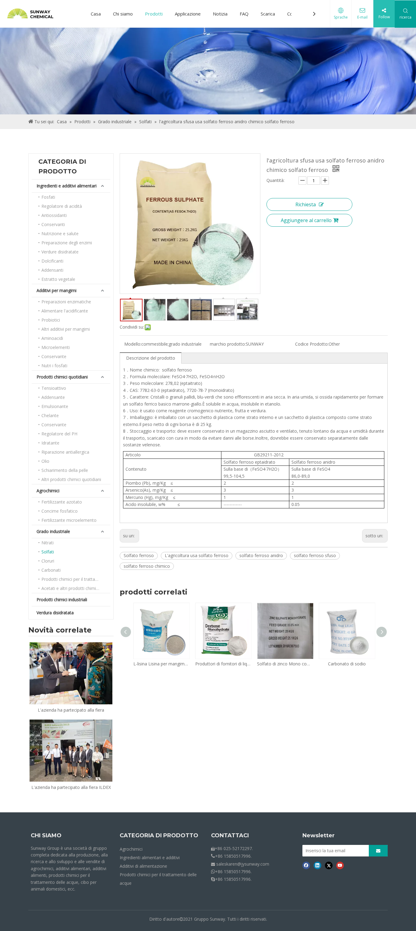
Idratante (50, 443)
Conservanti (53, 224)
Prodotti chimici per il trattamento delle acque (75, 579)
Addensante (53, 397)
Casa (96, 14)
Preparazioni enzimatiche (66, 302)
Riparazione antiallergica (65, 452)
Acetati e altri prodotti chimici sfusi (75, 588)
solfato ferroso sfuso (315, 555)
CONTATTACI (230, 835)
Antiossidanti (54, 215)
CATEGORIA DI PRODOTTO (159, 835)
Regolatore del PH (59, 434)
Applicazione (188, 14)
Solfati (47, 552)
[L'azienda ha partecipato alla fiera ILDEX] (71, 751)
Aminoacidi (52, 338)
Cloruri (47, 561)
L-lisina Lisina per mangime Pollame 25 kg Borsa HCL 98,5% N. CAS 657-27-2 (161, 664)
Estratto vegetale (58, 279)
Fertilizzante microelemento (69, 520)
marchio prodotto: (228, 344)
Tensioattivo (53, 388)
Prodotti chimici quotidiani (62, 377)
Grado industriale (53, 531)
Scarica (268, 14)
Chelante (50, 415)
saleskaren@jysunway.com (242, 864)
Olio (45, 461)
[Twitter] (329, 865)
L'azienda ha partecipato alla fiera (71, 710)
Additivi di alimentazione (143, 866)
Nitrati (47, 543)
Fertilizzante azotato (61, 502)
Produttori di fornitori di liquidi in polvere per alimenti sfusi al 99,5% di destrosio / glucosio (223, 664)
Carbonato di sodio (347, 664)
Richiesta (305, 204)
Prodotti (154, 14)
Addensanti (52, 270)
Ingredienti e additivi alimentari (67, 186)
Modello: (132, 344)
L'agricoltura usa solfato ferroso (196, 555)
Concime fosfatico (59, 511)
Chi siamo (123, 14)
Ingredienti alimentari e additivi (150, 857)
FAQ (244, 14)
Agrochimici (48, 490)
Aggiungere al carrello (306, 220)
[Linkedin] (317, 865)
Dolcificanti (52, 261)
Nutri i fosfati (54, 365)
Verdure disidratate (60, 252)
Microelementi (55, 347)
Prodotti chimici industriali (62, 599)
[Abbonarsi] (378, 850)
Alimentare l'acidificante (64, 311)
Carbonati (51, 570)
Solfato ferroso (139, 555)
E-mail (362, 17)
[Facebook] (306, 865)
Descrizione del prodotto (150, 358)
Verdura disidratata (55, 612)
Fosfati (48, 197)
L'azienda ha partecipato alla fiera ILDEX (71, 787)
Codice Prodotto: (312, 344)
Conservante (53, 356)
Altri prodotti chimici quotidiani (71, 479)
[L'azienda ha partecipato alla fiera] (71, 673)
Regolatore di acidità (61, 206)
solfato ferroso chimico (147, 566)
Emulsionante (54, 406)
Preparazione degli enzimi (66, 243)
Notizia (220, 14)
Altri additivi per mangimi (65, 329)
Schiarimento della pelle (64, 470)
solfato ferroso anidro (261, 555)
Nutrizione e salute (60, 233)
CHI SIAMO (46, 835)
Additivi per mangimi (56, 290)
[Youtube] (340, 865)
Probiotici (50, 320)
